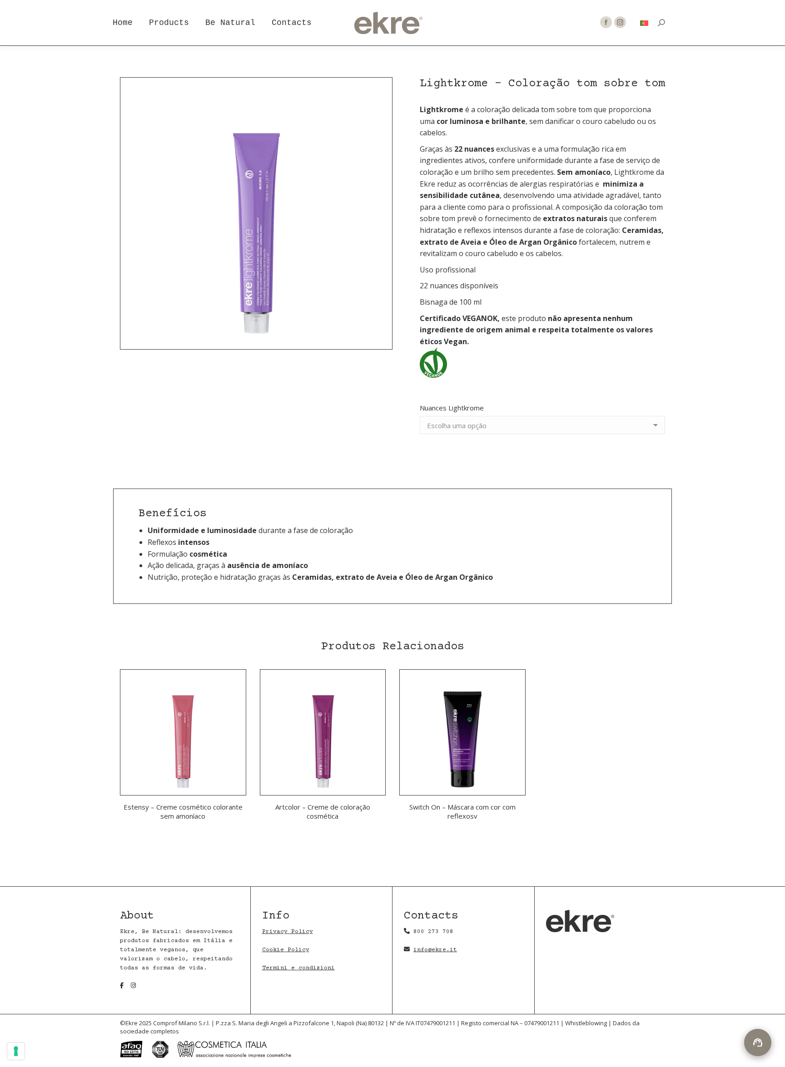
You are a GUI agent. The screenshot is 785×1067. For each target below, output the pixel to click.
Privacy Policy (287, 932)
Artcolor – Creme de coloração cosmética (322, 811)
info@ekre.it (435, 950)
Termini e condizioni (298, 968)
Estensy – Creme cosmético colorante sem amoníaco (183, 811)
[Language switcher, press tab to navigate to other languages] (644, 23)
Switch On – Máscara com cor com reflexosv (462, 811)
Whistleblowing (586, 1023)
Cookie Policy (285, 950)
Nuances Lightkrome (452, 407)
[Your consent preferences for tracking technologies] (16, 1051)
